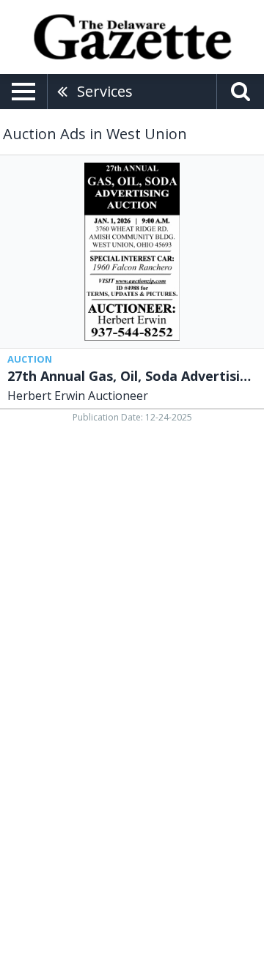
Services (105, 91)
